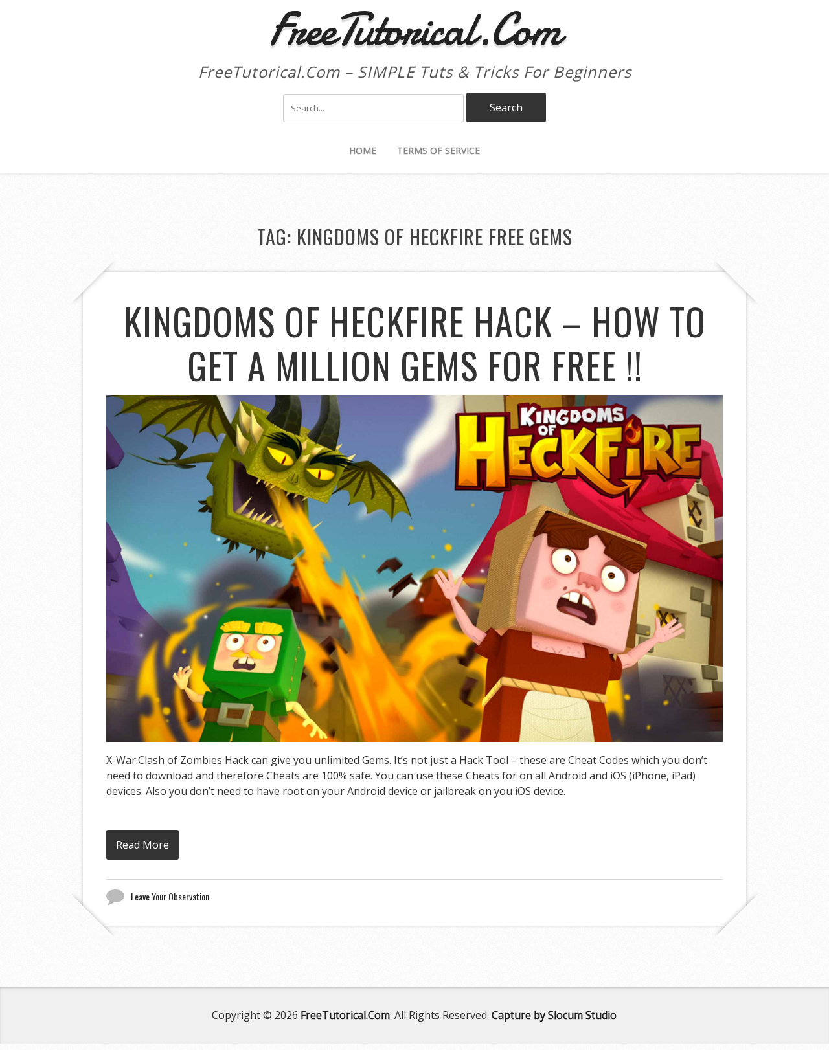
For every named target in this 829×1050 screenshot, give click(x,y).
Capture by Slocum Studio (554, 1015)
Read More (142, 845)
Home (362, 150)
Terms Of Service (438, 150)
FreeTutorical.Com (345, 1015)
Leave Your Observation (170, 896)
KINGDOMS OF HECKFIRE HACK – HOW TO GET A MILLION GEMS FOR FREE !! (415, 343)
